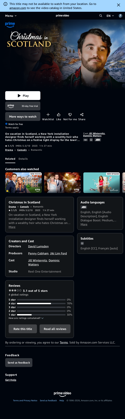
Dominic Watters (92, 135)
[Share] (82, 114)
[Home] (62, 15)
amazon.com (17, 8)
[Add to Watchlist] (48, 114)
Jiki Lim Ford (58, 253)
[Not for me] (70, 114)
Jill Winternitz (97, 133)
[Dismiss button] (118, 4)
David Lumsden (38, 246)
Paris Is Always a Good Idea (101, 182)
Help (61, 400)
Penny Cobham (38, 253)
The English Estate (23, 182)
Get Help (10, 379)
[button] (22, 95)
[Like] (59, 114)
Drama (9, 149)
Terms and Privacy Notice (25, 400)
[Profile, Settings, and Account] (120, 15)
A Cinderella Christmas (62, 182)
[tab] (10, 158)
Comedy (22, 149)
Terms (64, 342)
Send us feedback (48, 400)
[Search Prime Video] (100, 15)
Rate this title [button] (23, 329)
